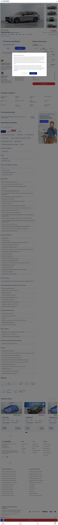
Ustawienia (25, 73)
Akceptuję (33, 73)
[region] (29, 64)
